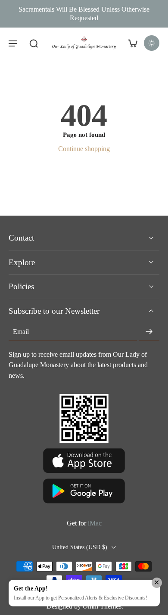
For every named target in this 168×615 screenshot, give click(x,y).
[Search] (33, 43)
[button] (12, 43)
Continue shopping (84, 149)
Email (21, 332)
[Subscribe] (149, 332)
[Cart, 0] (132, 43)
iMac (95, 523)
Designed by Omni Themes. (85, 607)
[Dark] (151, 43)
